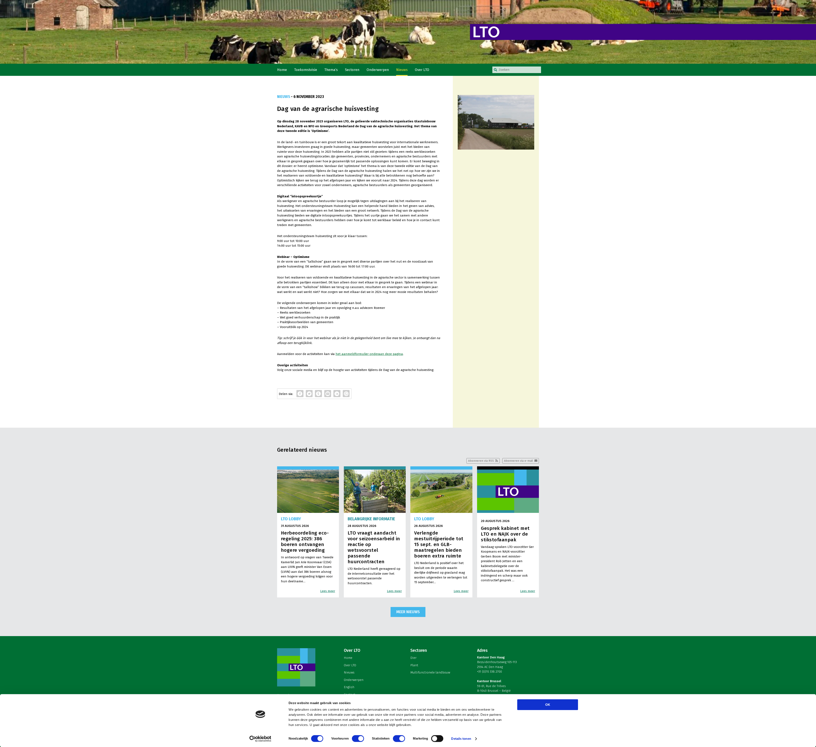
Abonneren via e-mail (518, 461)
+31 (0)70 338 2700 (489, 671)
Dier (413, 658)
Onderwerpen (378, 70)
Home (282, 70)
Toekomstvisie (305, 70)
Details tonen (461, 738)
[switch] (358, 738)
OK (547, 704)
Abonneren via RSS (481, 461)
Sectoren (352, 70)
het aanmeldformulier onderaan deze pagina (369, 354)
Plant (414, 665)
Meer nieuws (408, 612)
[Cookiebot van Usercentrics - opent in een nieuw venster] (260, 739)
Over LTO (422, 70)
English (349, 687)
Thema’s (331, 70)
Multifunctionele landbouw (430, 672)
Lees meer (327, 591)
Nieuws (402, 70)
